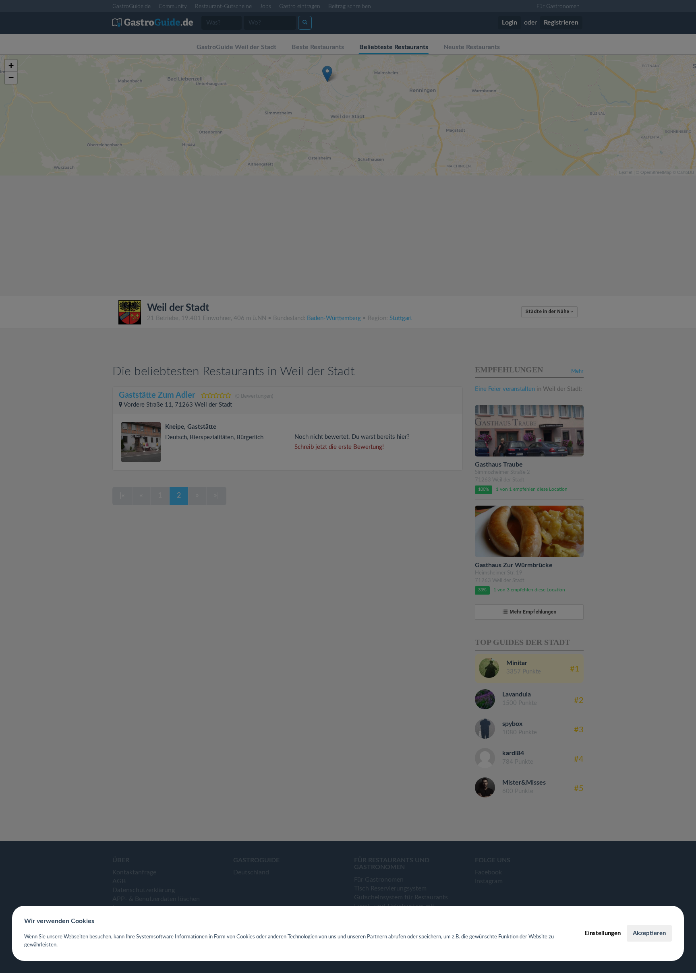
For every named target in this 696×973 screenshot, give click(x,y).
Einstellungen (602, 933)
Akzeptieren (649, 933)
